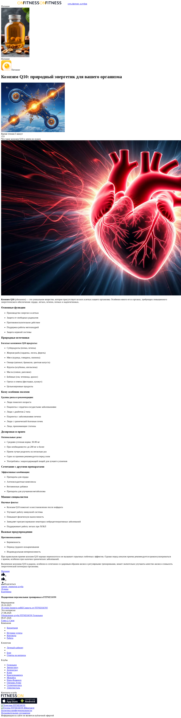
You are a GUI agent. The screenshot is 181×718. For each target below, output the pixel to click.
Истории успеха (14, 633)
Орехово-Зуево (14, 683)
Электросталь (13, 688)
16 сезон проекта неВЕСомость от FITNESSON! (24, 608)
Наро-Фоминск (14, 680)
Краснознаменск (15, 675)
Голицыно (12, 665)
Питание (5, 571)
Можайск (11, 677)
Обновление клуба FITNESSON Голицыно (22, 615)
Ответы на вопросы (16, 655)
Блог (9, 653)
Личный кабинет (15, 647)
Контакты (11, 635)
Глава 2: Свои (7, 620)
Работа (10, 638)
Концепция (12, 628)
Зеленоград (12, 670)
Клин (9, 672)
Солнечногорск (14, 685)
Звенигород (12, 667)
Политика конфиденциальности (16, 710)
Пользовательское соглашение (15, 713)
